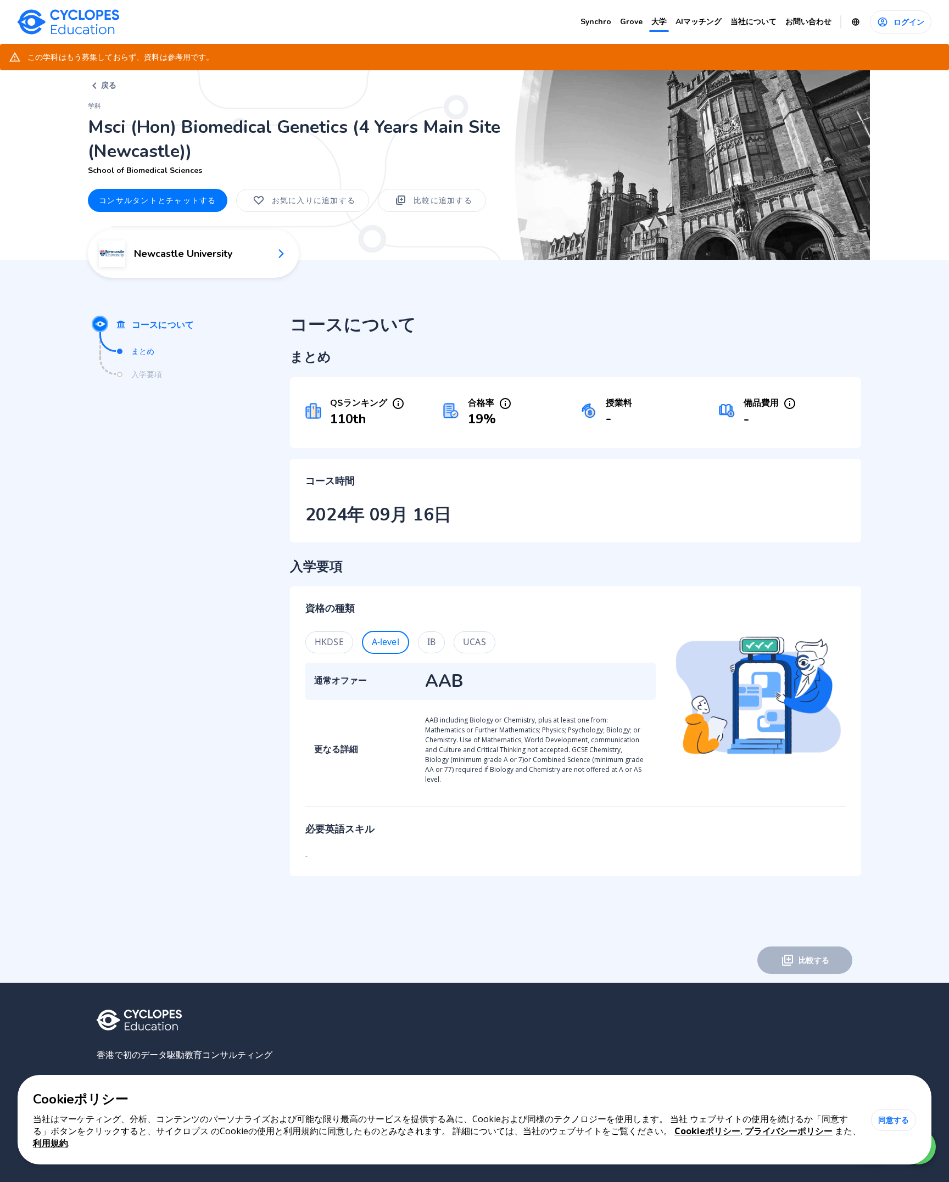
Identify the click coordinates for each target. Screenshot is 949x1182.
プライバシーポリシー (789, 1131)
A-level (385, 642)
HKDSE (329, 642)
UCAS (474, 642)
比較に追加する (443, 200)
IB (431, 642)
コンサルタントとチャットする (157, 200)
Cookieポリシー (707, 1131)
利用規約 (50, 1143)
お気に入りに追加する (314, 200)
